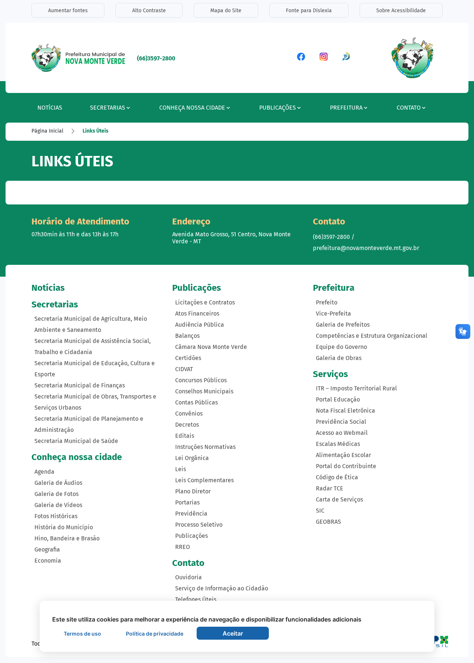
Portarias (187, 502)
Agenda (44, 471)
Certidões (188, 358)
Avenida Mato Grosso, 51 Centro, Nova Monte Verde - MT (231, 238)
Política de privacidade (154, 633)
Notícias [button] (49, 107)
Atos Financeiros (197, 313)
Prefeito (326, 302)
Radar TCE (329, 488)
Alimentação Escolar (343, 455)
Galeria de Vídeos (58, 505)
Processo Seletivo (199, 524)
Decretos (187, 424)
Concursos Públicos (201, 380)
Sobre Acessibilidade (401, 10)
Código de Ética (337, 477)
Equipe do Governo (341, 346)
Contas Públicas (196, 402)
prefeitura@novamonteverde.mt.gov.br (366, 247)
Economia (47, 560)
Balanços (187, 335)
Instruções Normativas (205, 446)
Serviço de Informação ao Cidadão (221, 588)
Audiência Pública (199, 324)
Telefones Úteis (195, 599)
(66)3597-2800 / (333, 236)
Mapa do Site (225, 10)
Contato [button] (409, 107)
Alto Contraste (149, 10)
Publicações (191, 535)
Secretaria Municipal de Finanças (79, 385)
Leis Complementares (204, 480)
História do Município (63, 527)
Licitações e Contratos (205, 302)
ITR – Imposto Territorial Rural (356, 388)
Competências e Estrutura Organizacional (371, 335)
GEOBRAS (328, 521)
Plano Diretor (193, 491)
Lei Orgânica (192, 458)
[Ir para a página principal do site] (78, 57)
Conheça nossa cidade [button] (192, 107)
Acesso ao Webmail (342, 432)
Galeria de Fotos (56, 493)
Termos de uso (82, 633)
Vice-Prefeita (333, 313)
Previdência (191, 513)
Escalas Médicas (338, 443)
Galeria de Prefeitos (343, 324)
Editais (184, 435)
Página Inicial (47, 131)
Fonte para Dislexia (309, 10)
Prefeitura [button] (346, 107)
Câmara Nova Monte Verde (211, 346)
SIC (320, 510)
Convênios (189, 413)
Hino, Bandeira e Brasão (67, 538)
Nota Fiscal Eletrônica (345, 410)
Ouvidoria (188, 577)
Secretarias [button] (107, 107)
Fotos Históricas (55, 516)
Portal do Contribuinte (346, 466)
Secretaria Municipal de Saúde (76, 440)
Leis (180, 469)
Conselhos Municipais (204, 391)
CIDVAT (184, 369)
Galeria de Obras (338, 358)
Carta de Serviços (339, 499)
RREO (182, 546)
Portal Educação (338, 399)
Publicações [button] (277, 107)
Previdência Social (341, 421)
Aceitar (233, 633)
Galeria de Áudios (58, 482)
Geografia (47, 549)
